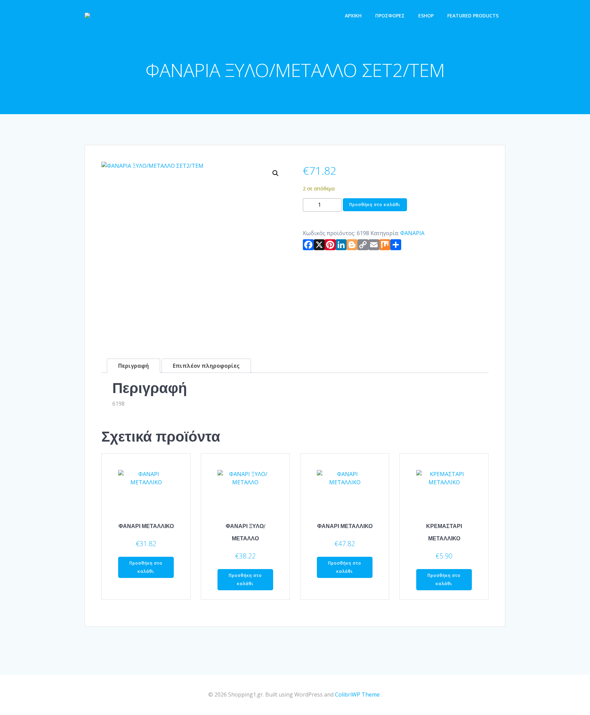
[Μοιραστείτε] (395, 246)
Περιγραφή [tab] (133, 365)
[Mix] (384, 246)
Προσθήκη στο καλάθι (375, 204)
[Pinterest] (330, 246)
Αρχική (353, 15)
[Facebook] (308, 246)
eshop (426, 15)
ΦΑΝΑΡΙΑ (412, 233)
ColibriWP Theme (357, 694)
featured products (472, 15)
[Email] (373, 246)
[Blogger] (352, 246)
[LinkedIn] (341, 246)
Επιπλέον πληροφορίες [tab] (206, 365)
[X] (319, 246)
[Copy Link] (362, 246)
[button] (275, 173)
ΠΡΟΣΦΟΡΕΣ (390, 15)
